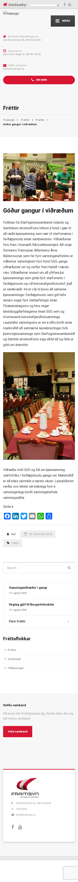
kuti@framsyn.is (25, 814)
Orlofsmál (14, 659)
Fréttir (15, 543)
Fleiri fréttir (17, 621)
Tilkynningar (16, 668)
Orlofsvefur (17, 5)
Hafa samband (17, 731)
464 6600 (41, 79)
